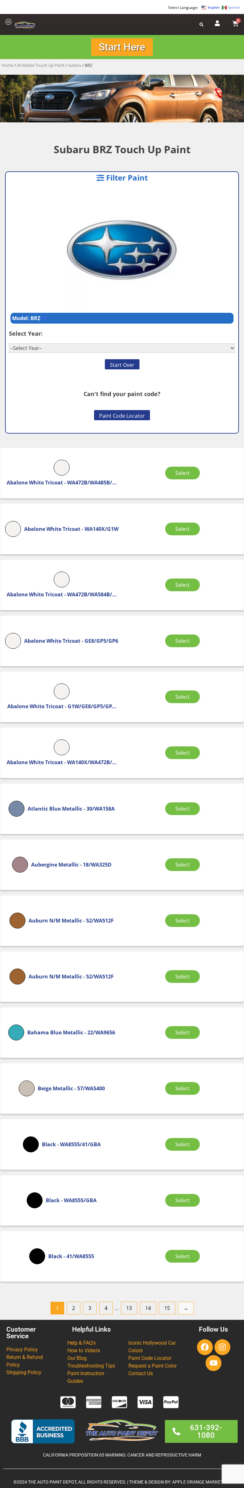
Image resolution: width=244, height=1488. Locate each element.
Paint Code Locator (122, 415)
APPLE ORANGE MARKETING (201, 1482)
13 (129, 1308)
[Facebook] (205, 1347)
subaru (74, 65)
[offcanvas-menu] (8, 22)
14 (148, 1308)
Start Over (122, 364)
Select (182, 473)
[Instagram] (222, 1347)
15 (167, 1308)
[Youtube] (213, 1363)
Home (7, 65)
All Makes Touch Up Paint (40, 65)
